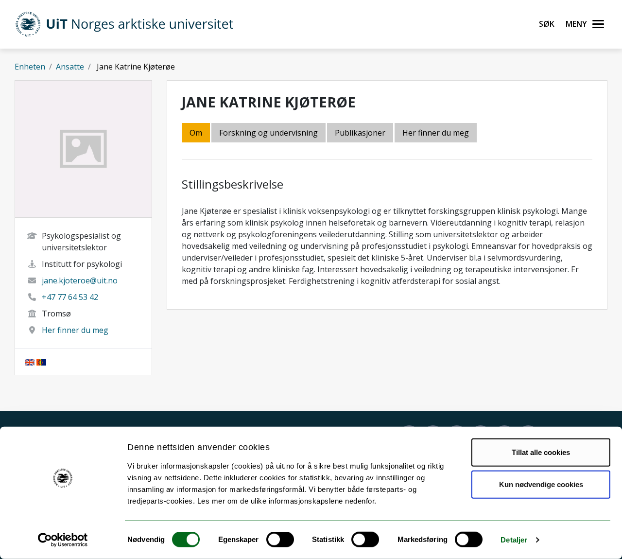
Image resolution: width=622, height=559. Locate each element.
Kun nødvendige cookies (541, 484)
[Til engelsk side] (30, 361)
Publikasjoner (360, 132)
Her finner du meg (75, 330)
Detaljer (514, 540)
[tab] (361, 133)
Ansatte (70, 66)
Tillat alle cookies (541, 452)
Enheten (30, 66)
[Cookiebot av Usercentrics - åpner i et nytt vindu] (62, 540)
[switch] (280, 539)
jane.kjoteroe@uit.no (80, 280)
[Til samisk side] (41, 361)
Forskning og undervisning (268, 132)
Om (196, 132)
